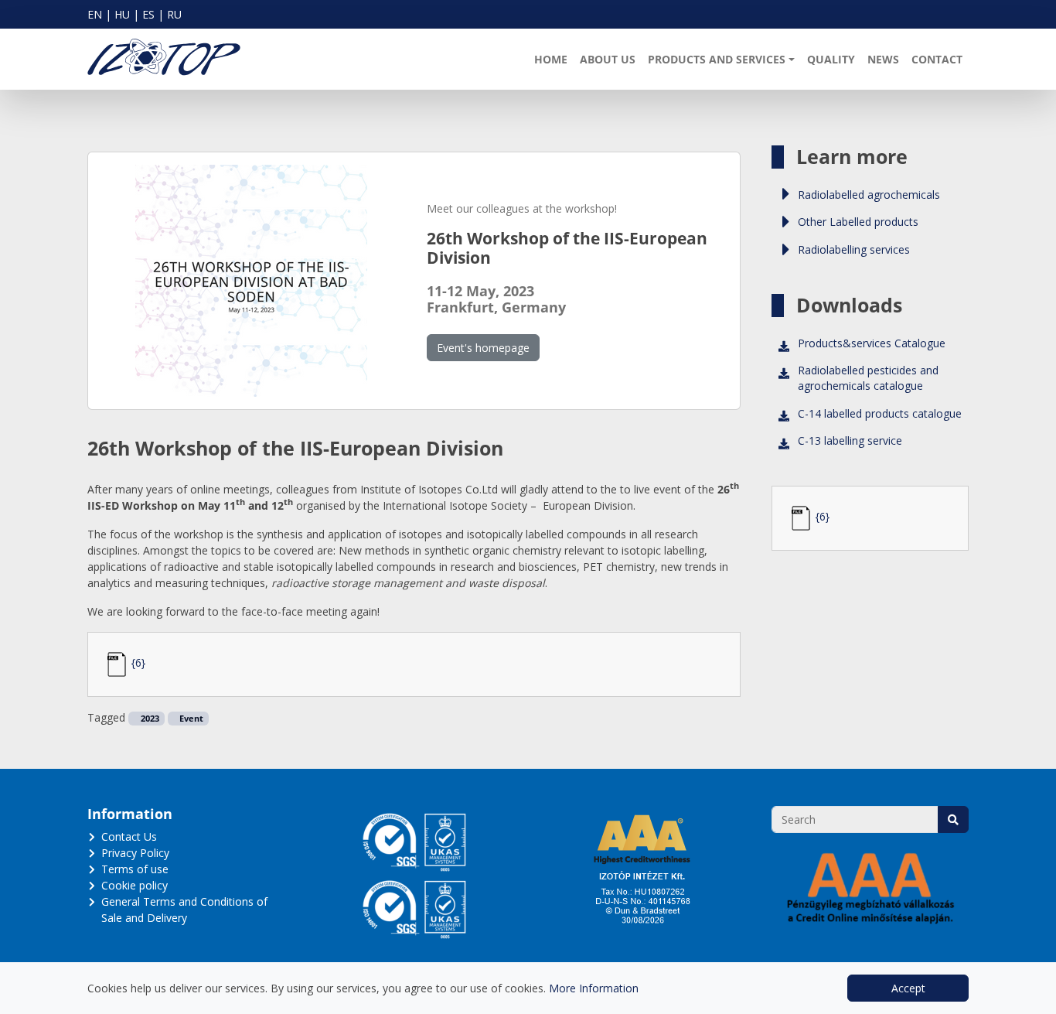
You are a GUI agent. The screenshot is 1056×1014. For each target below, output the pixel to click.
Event (190, 718)
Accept (908, 988)
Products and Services (716, 59)
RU (174, 14)
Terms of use (135, 869)
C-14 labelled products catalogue (880, 413)
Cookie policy (134, 885)
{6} (138, 662)
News (883, 59)
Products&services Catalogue (871, 343)
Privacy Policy (135, 852)
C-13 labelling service (850, 440)
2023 (148, 718)
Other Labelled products (858, 221)
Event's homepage (483, 347)
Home (550, 59)
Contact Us (129, 836)
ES (148, 14)
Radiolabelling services (854, 249)
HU (122, 14)
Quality (831, 59)
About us (607, 59)
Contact (936, 59)
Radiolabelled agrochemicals (869, 194)
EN (94, 14)
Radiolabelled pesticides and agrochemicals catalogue (868, 378)
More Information (594, 988)
